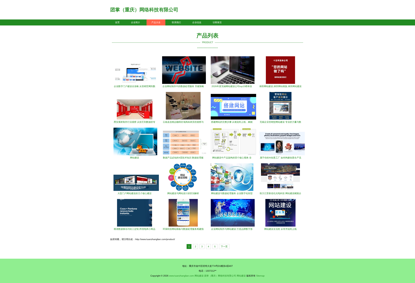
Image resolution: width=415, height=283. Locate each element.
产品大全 (155, 22)
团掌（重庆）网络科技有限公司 (144, 9)
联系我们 (176, 22)
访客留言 (217, 22)
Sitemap (260, 275)
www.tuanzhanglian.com (181, 275)
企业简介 (135, 22)
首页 (117, 22)
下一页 (224, 246)
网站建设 (199, 275)
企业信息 (196, 22)
